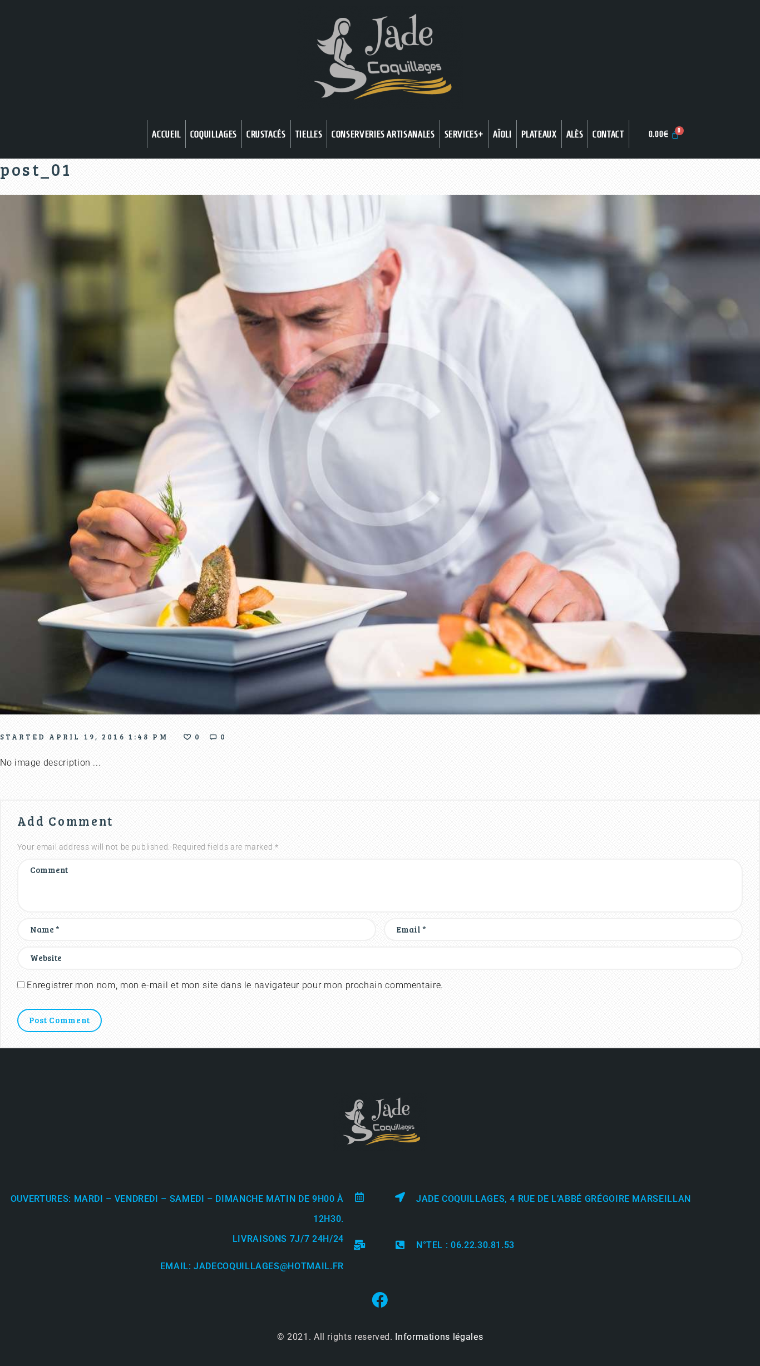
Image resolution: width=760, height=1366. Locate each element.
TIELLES (308, 134)
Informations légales (439, 1337)
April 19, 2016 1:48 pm (108, 737)
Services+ (464, 134)
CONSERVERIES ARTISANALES (383, 134)
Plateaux (539, 134)
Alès (575, 134)
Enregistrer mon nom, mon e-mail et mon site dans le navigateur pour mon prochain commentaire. (235, 985)
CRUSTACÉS (266, 134)
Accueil (166, 134)
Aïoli (502, 134)
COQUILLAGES (213, 134)
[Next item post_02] (570, 454)
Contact (608, 134)
